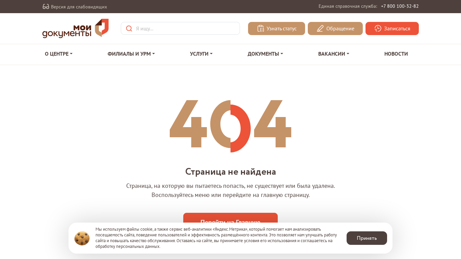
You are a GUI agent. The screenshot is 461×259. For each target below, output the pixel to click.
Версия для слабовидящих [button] (78, 7)
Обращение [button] (339, 28)
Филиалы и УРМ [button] (129, 53)
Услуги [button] (199, 53)
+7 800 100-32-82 (400, 6)
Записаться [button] (396, 28)
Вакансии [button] (331, 53)
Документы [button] (263, 53)
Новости (396, 53)
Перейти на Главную (230, 222)
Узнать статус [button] (281, 28)
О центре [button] (57, 53)
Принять (367, 238)
